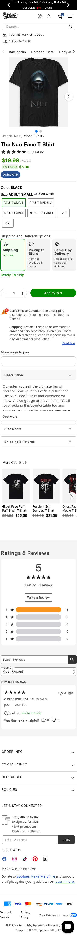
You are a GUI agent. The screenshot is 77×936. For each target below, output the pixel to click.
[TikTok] (24, 859)
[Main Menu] (70, 16)
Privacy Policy (25, 914)
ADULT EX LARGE (41, 213)
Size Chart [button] (46, 193)
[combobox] (38, 26)
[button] (38, 92)
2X (63, 213)
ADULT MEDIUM (41, 202)
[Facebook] (4, 859)
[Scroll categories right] (74, 51)
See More (10, 416)
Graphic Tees (11, 136)
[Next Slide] (69, 96)
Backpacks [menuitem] (17, 52)
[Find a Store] (40, 16)
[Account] (49, 16)
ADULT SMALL (14, 202)
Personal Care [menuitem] (42, 52)
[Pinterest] (35, 859)
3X (8, 223)
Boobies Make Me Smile (35, 876)
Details (48, 7)
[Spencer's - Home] (10, 16)
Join (66, 840)
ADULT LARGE (14, 213)
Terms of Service (5, 914)
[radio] (13, 255)
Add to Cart (53, 293)
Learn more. (65, 881)
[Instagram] (14, 859)
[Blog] (45, 859)
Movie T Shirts (34, 136)
